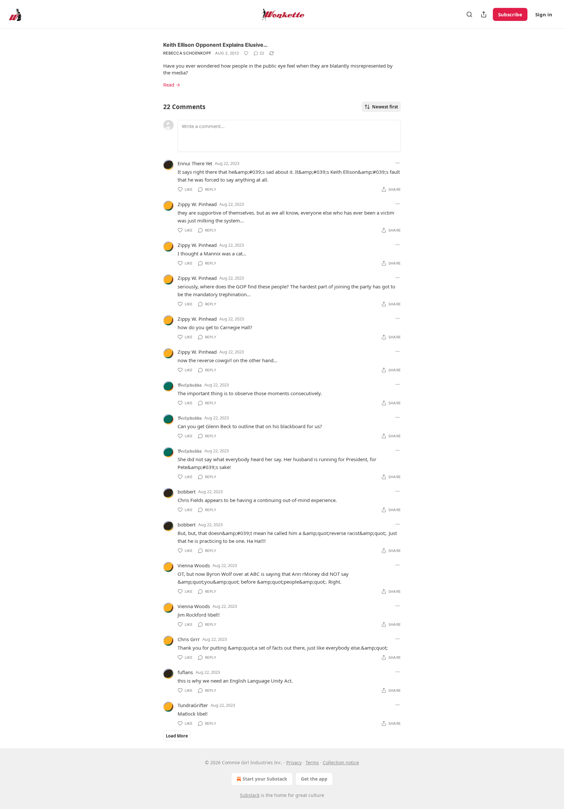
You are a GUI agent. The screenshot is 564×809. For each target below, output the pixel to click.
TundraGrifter (193, 705)
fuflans (185, 672)
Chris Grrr (189, 639)
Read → (171, 84)
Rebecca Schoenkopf (187, 53)
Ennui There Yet (195, 163)
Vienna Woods (194, 565)
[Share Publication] (483, 14)
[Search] (469, 14)
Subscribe (510, 14)
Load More (177, 736)
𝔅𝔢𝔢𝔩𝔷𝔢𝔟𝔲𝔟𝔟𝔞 (190, 384)
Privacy (294, 762)
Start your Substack (265, 779)
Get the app (314, 779)
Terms (312, 762)
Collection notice (341, 762)
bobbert (187, 491)
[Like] (246, 53)
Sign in (543, 14)
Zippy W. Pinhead (197, 204)
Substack (249, 795)
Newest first (385, 107)
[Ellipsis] (397, 163)
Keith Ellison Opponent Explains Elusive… (215, 44)
